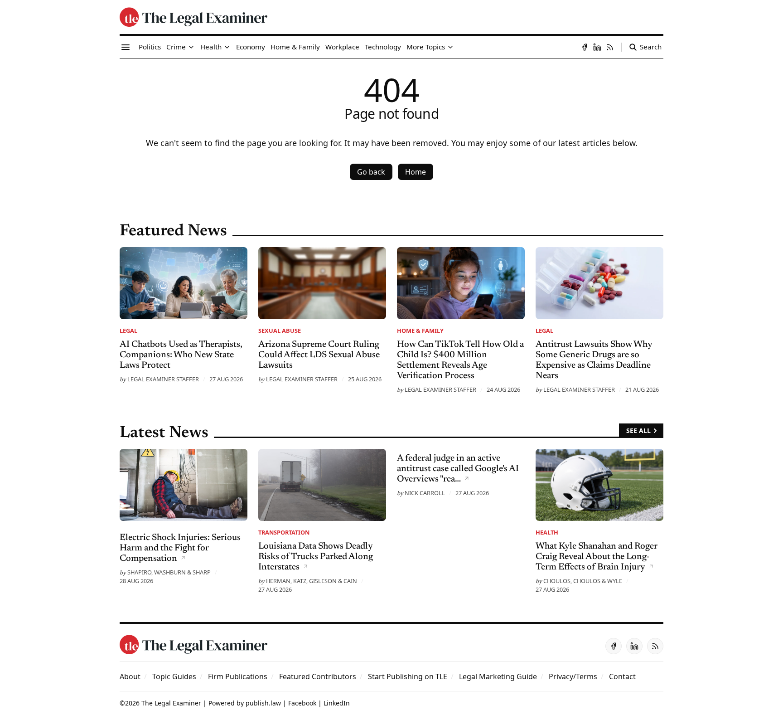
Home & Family (420, 330)
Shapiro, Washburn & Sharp (169, 572)
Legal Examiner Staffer (163, 379)
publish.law (263, 703)
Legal (128, 330)
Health (547, 532)
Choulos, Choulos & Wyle (582, 581)
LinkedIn (337, 703)
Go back (371, 172)
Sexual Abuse (279, 330)
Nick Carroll (425, 493)
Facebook (302, 703)
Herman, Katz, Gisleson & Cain (311, 581)
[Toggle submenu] (191, 47)
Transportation (283, 532)
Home (415, 172)
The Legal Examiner (171, 703)
